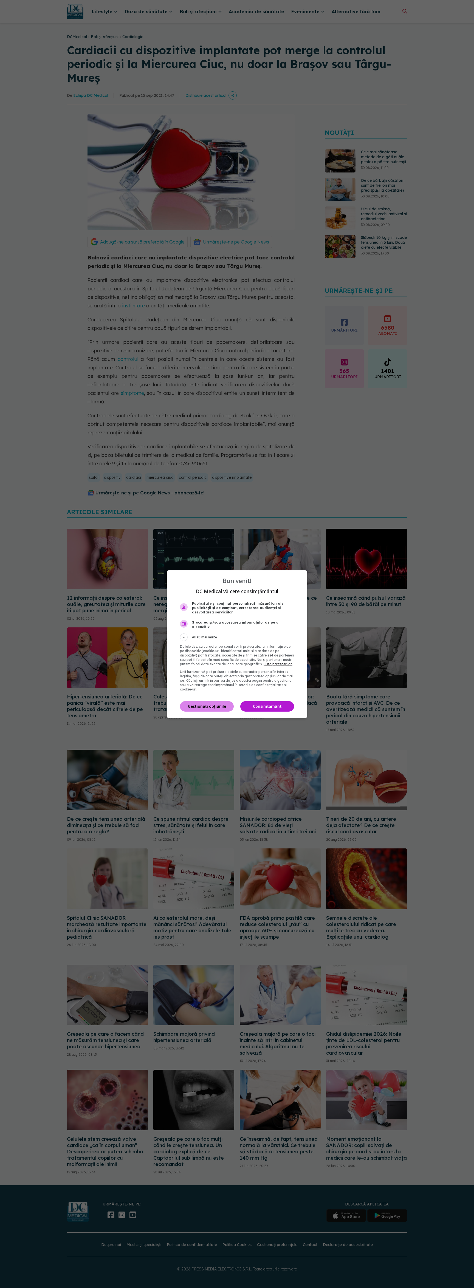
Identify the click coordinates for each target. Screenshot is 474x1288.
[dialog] (237, 644)
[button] (237, 637)
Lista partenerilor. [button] (278, 664)
